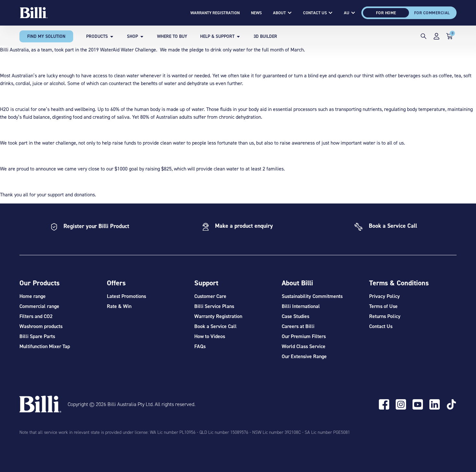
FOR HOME (386, 13)
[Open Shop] (142, 36)
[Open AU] (353, 13)
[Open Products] (111, 36)
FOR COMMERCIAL (432, 13)
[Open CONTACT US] (330, 13)
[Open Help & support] (238, 36)
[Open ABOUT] (290, 13)
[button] (423, 37)
